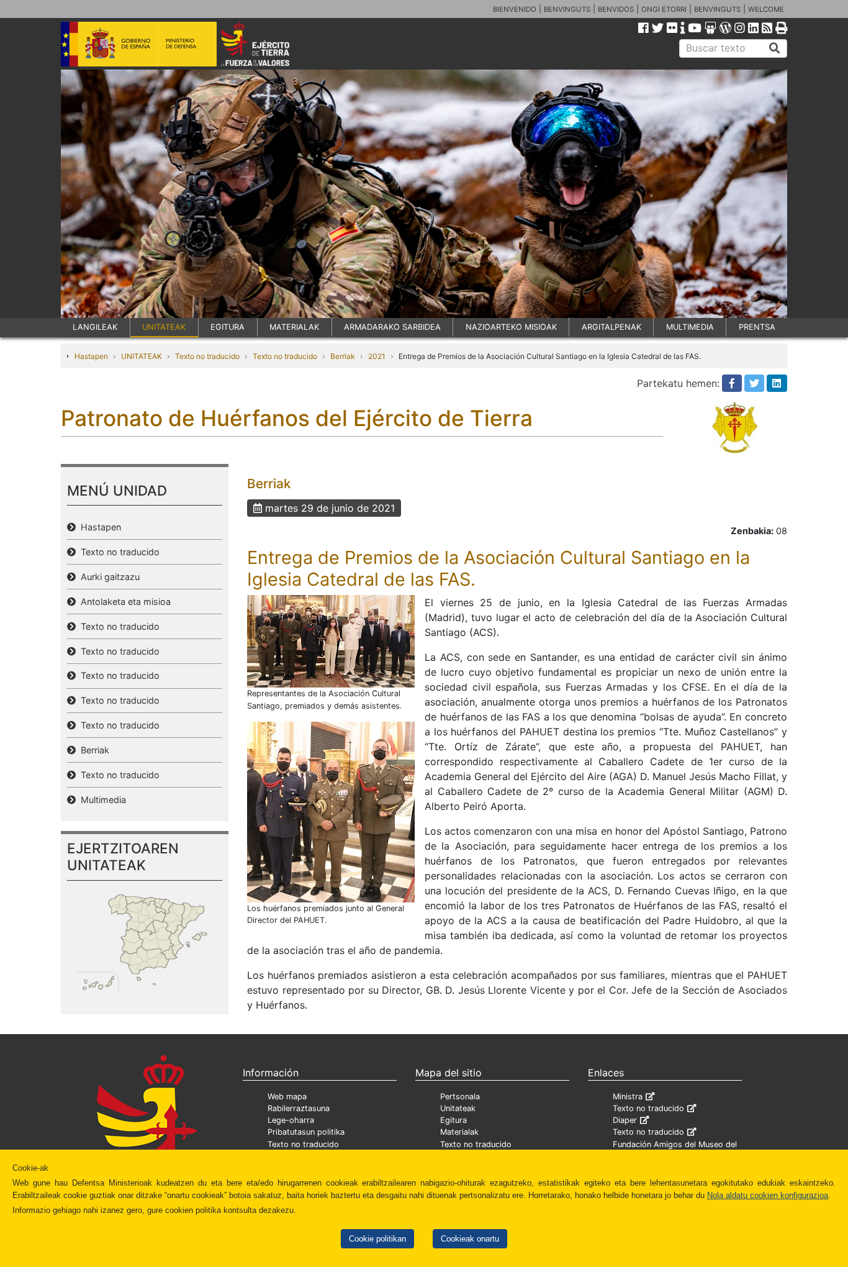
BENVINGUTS (567, 9)
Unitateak (458, 1108)
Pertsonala (460, 1096)
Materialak (459, 1132)
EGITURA (227, 327)
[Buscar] (774, 48)
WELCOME (766, 9)
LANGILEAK (95, 327)
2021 (377, 356)
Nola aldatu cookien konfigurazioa (767, 1195)
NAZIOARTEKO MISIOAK (511, 327)
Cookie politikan (377, 1238)
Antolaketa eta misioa (123, 601)
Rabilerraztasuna (299, 1108)
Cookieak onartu (470, 1238)
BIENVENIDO (514, 9)
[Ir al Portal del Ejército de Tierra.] (269, 43)
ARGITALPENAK (611, 327)
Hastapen (91, 356)
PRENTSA (757, 327)
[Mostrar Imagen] (331, 640)
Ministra (628, 1096)
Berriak (342, 356)
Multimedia (101, 799)
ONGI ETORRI (664, 9)
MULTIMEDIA (690, 327)
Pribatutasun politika (306, 1132)
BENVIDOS (616, 9)
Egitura (453, 1120)
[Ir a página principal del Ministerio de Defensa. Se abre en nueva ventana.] (139, 43)
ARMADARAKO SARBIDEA (392, 327)
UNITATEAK (164, 327)
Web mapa (287, 1096)
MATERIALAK (294, 327)
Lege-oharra (291, 1120)
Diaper (625, 1120)
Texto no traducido (207, 356)
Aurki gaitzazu (108, 576)
